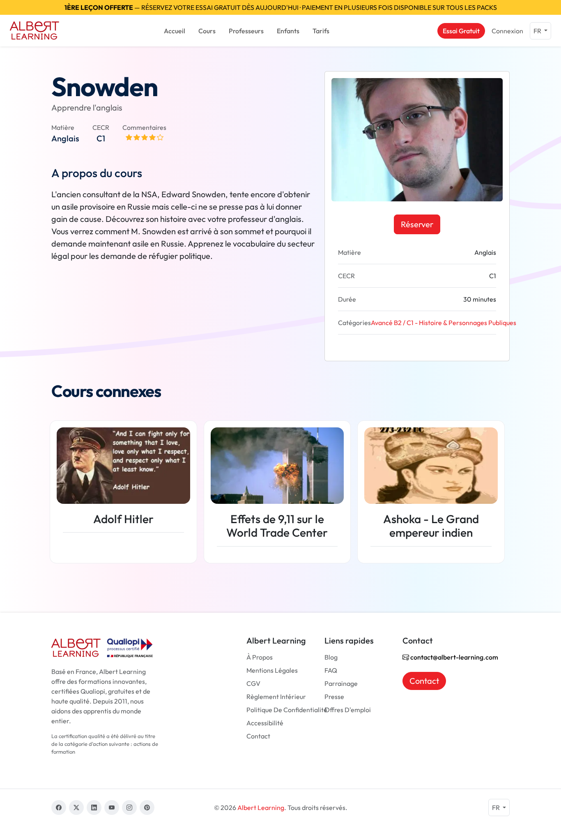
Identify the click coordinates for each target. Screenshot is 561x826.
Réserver (417, 224)
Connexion (507, 31)
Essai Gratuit (461, 31)
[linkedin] (94, 807)
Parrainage (341, 683)
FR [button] (538, 31)
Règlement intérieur (276, 696)
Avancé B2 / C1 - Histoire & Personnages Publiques (443, 322)
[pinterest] (147, 807)
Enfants (288, 31)
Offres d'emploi (347, 710)
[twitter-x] (76, 807)
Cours (207, 31)
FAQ (330, 670)
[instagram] (129, 807)
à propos (259, 657)
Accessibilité (264, 723)
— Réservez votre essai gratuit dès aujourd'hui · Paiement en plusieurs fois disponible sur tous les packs (280, 7)
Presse (334, 696)
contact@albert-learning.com (453, 657)
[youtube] (111, 807)
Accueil (174, 31)
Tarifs (321, 31)
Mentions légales (272, 670)
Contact (258, 736)
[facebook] (58, 807)
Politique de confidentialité (286, 710)
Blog (331, 657)
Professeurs (246, 31)
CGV (253, 683)
